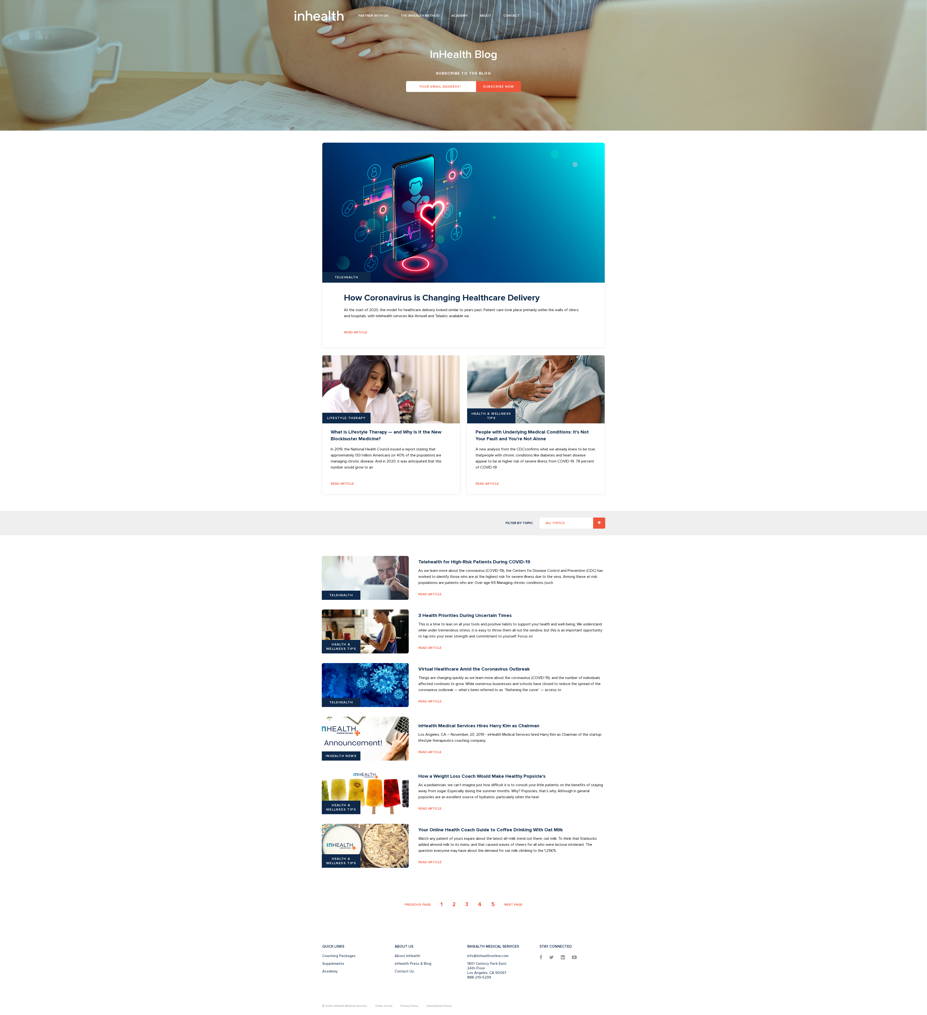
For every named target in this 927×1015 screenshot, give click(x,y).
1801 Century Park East (486, 963)
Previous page (418, 905)
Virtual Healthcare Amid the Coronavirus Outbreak (474, 669)
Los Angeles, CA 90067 (486, 973)
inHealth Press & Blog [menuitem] (413, 963)
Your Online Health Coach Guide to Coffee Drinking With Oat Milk (490, 830)
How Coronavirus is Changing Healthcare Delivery (442, 298)
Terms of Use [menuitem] (384, 1006)
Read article (355, 332)
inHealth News (341, 756)
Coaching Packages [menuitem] (339, 956)
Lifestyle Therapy (346, 418)
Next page (513, 905)
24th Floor (476, 968)
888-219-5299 (479, 977)
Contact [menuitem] (511, 16)
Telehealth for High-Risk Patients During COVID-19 (474, 562)
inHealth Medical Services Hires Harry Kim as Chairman (478, 726)
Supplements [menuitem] (333, 963)
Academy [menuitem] (459, 16)
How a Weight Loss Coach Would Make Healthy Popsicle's (482, 776)
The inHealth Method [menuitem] (419, 16)
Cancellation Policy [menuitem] (439, 1006)
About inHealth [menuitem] (407, 956)
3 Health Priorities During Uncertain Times (465, 615)
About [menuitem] (485, 16)
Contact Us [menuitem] (404, 971)
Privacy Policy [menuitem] (409, 1006)
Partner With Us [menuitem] (373, 16)
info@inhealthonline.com (487, 956)
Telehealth (346, 277)
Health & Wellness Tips (491, 416)
